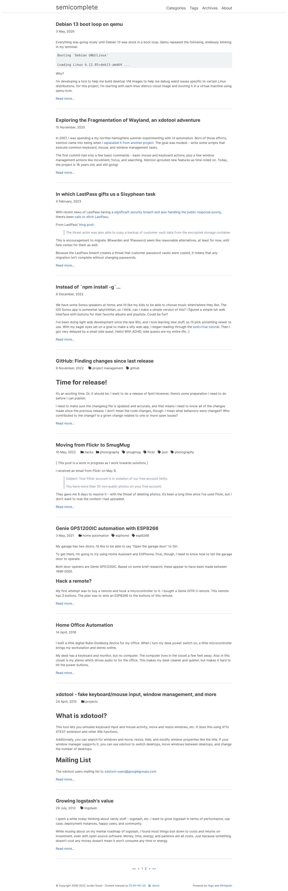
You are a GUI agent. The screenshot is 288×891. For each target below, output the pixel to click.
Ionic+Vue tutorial (206, 327)
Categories (176, 8)
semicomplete (77, 7)
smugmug (133, 452)
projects (91, 701)
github (134, 368)
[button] (134, 868)
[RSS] (150, 885)
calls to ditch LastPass (91, 217)
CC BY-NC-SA (137, 885)
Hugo (211, 885)
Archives (210, 8)
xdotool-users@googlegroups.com (130, 771)
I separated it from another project (128, 143)
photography (109, 452)
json (165, 452)
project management (107, 368)
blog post (86, 225)
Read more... (65, 98)
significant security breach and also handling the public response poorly (167, 212)
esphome (122, 535)
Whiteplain (226, 885)
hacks (89, 452)
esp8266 (142, 535)
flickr (151, 452)
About (227, 8)
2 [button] (146, 868)
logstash (90, 808)
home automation (96, 535)
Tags (194, 8)
